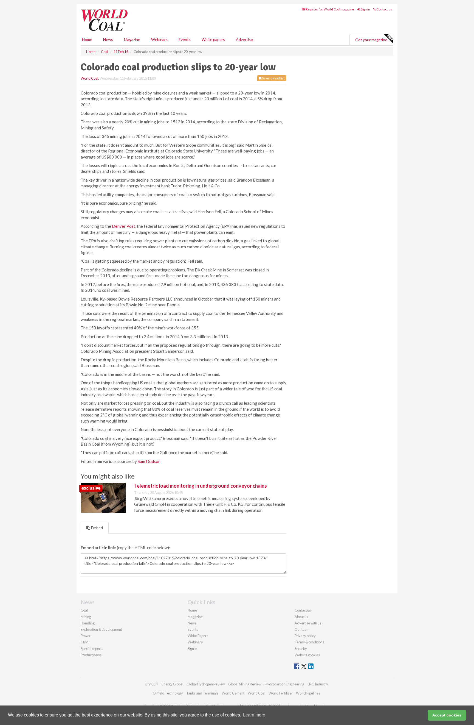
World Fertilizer (281, 693)
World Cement (233, 693)
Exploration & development (101, 629)
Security (301, 648)
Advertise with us (308, 623)
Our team (302, 629)
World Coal (89, 78)
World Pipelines (308, 693)
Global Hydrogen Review (206, 684)
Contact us (384, 9)
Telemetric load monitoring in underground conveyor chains (200, 486)
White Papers (198, 636)
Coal (84, 610)
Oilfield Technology (168, 693)
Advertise (244, 39)
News (192, 623)
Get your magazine (371, 39)
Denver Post (123, 226)
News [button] (108, 39)
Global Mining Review (244, 684)
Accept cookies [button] (446, 715)
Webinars (159, 39)
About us (301, 617)
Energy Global (172, 684)
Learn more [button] (254, 715)
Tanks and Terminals (202, 693)
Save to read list (273, 78)
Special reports (92, 648)
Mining (86, 617)
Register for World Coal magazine (329, 9)
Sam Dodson (149, 461)
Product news (91, 655)
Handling (88, 623)
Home (87, 39)
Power (86, 636)
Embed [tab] (96, 527)
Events (185, 39)
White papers (213, 39)
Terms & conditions (309, 642)
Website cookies (307, 655)
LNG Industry (317, 684)
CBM (84, 642)
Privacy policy (305, 636)
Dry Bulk (151, 684)
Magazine (132, 39)
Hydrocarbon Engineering (284, 684)
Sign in (365, 9)
